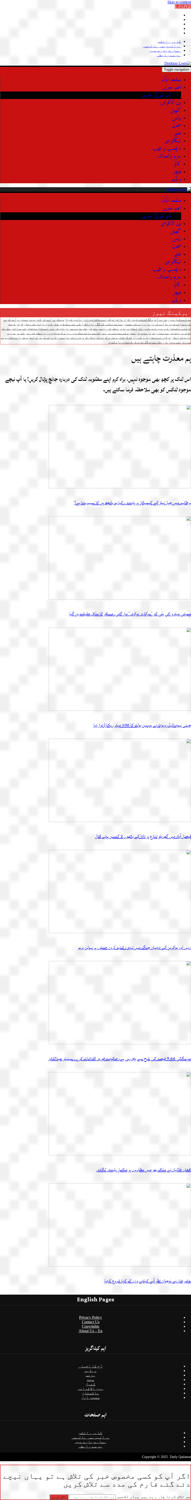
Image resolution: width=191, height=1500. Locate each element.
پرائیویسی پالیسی (162, 46)
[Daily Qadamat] (177, 63)
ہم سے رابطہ (169, 55)
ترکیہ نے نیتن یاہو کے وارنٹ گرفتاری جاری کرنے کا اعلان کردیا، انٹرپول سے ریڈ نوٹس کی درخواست (100, 337)
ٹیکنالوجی (173, 141)
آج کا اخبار (90, 1366)
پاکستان (90, 1393)
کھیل (175, 110)
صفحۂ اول (90, 1397)
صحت (176, 126)
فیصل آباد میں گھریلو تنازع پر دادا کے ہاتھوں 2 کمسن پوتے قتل (143, 836)
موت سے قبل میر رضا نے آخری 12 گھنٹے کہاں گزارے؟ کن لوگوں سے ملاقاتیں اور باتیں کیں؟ (128, 319)
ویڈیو (176, 179)
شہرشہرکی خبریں (156, 95)
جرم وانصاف (169, 156)
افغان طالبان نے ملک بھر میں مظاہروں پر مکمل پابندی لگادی (143, 1169)
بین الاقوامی (170, 102)
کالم (178, 164)
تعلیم (177, 133)
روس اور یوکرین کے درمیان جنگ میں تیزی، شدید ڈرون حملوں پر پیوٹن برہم (134, 947)
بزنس (176, 118)
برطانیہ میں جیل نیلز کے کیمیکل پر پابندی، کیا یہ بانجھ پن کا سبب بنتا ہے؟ (132, 502)
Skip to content (179, 2)
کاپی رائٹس (169, 41)
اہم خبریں (171, 87)
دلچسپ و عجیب (166, 148)
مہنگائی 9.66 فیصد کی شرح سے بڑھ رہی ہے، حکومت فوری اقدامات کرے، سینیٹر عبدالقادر (119, 1058)
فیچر (177, 172)
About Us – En (90, 1331)
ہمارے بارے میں (165, 50)
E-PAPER (183, 6)
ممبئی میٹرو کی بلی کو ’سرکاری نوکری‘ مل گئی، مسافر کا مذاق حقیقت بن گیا (130, 613)
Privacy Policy (90, 1317)
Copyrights (90, 1326)
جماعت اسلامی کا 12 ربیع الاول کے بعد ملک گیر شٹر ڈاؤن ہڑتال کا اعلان (73, 324)
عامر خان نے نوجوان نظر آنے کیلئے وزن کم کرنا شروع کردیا (147, 1280)
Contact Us (90, 1322)
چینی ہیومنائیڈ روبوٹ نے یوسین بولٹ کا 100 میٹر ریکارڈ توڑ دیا (142, 725)
